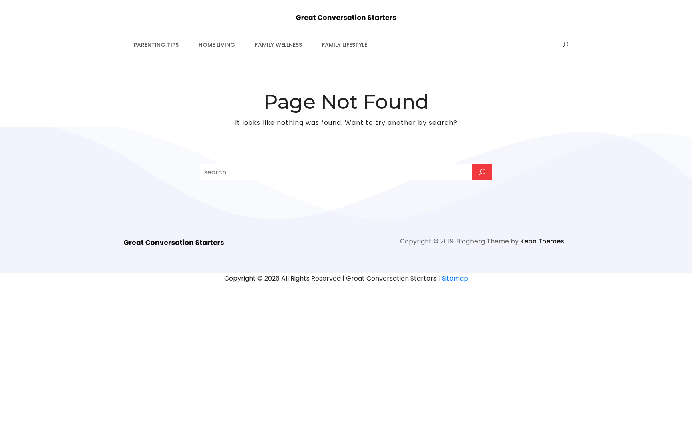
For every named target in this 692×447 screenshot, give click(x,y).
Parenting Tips (156, 45)
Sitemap (455, 278)
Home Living (217, 45)
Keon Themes (542, 241)
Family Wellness (278, 45)
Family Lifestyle (344, 45)
